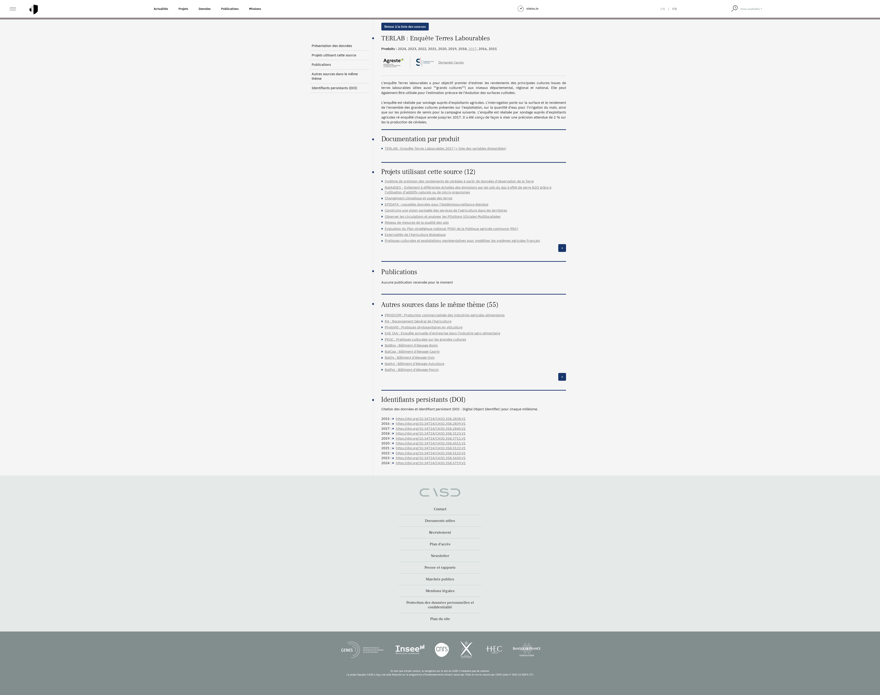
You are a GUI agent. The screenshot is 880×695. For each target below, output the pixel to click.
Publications (230, 9)
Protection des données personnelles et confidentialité (440, 605)
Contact (440, 509)
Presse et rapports (440, 567)
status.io (532, 9)
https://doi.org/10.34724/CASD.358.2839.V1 (431, 423)
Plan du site (440, 618)
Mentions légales (440, 590)
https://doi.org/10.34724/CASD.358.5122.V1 (431, 448)
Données (205, 9)
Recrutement (440, 532)
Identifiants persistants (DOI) (334, 88)
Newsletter (440, 555)
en (662, 9)
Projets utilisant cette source (334, 55)
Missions (255, 9)
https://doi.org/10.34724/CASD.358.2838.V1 (431, 418)
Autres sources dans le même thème (335, 76)
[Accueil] (33, 9)
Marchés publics (440, 579)
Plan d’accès (440, 544)
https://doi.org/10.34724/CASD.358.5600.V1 (431, 458)
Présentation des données (332, 46)
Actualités (161, 9)
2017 (472, 49)
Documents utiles (440, 520)
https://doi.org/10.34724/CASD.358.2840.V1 (431, 428)
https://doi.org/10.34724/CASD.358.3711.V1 (431, 438)
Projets (183, 9)
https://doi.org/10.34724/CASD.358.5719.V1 (431, 463)
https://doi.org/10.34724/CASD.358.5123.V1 (431, 453)
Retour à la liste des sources (405, 27)
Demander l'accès (451, 62)
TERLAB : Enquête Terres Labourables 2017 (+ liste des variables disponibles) (445, 148)
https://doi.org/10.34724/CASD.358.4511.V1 (431, 443)
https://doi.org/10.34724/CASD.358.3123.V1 (431, 433)
